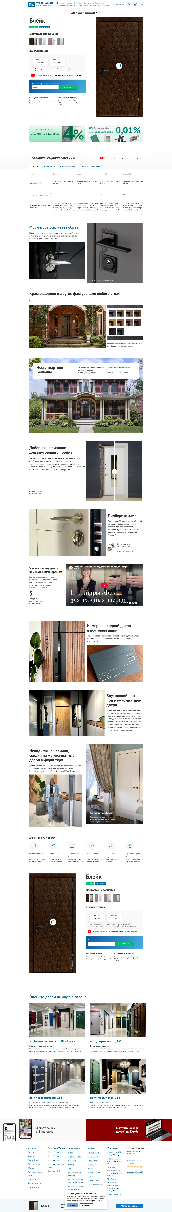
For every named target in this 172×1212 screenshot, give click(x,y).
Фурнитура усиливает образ (53, 227)
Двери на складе (34, 1164)
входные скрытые (82, 5)
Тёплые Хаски (33, 1160)
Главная (73, 12)
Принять (73, 1205)
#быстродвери (33, 1179)
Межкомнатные (33, 1187)
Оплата (90, 1168)
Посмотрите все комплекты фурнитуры (101, 280)
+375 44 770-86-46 (119, 4)
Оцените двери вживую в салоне (57, 996)
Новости (71, 1164)
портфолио (93, 5)
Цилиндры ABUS (54, 1171)
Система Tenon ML (54, 1152)
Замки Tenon (78, 3)
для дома (72, 5)
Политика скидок (93, 1172)
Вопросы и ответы (74, 1156)
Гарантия (90, 1176)
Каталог (62, 3)
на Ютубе (132, 1131)
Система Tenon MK (54, 1156)
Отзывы (70, 1152)
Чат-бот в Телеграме (134, 1172)
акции (106, 5)
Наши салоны (99, 3)
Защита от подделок (95, 1184)
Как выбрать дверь (94, 1152)
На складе (69, 3)
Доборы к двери (93, 1180)
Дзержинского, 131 (114, 1158)
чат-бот (100, 5)
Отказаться (86, 1205)
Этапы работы (92, 1156)
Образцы (31, 1168)
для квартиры (64, 5)
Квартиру (31, 1156)
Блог (69, 1168)
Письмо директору (114, 1194)
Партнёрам (72, 1160)
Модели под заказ (37, 771)
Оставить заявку (129, 1205)
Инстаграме (45, 1131)
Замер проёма (92, 1160)
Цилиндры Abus (89, 3)
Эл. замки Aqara (53, 1160)
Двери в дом (32, 1152)
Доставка (90, 1164)
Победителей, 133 (114, 1152)
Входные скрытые (34, 1183)
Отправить (68, 87)
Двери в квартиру (90, 12)
